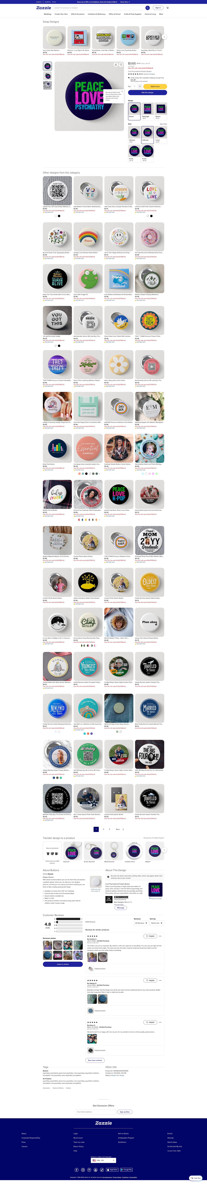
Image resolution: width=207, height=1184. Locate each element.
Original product (100, 969)
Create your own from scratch (95, 890)
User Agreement (107, 1177)
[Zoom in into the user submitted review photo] (47, 945)
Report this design (155, 898)
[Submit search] (147, 8)
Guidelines (125, 1177)
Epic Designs (150, 74)
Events (47, 2)
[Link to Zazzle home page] (44, 8)
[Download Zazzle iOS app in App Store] (112, 1170)
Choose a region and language (101, 1157)
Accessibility (133, 1177)
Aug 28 (133, 80)
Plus (54, 2)
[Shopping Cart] (167, 7)
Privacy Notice (117, 1177)
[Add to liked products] (121, 64)
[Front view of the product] (89, 96)
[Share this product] (116, 64)
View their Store (119, 905)
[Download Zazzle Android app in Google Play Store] (126, 1170)
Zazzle (38, 2)
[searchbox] (101, 7)
